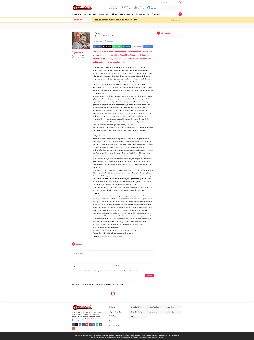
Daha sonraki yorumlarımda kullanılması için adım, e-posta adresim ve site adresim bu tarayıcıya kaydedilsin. (105, 270)
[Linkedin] (83, 324)
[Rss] (73, 328)
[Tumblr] (100, 324)
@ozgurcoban (102, 236)
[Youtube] (86, 324)
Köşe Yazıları (106, 36)
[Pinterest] (90, 324)
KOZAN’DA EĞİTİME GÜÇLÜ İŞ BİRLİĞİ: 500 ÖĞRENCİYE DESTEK (116, 19)
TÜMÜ (174, 33)
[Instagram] (80, 324)
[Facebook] (73, 324)
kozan (114, 236)
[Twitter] (76, 324)
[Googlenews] (93, 324)
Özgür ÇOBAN (78, 52)
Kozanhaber (119, 236)
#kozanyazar (109, 236)
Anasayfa (99, 36)
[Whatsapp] (97, 324)
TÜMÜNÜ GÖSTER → (176, 20)
